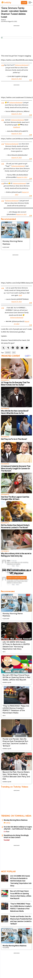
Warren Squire (7, 682)
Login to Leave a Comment (17, 578)
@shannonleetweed (21, 65)
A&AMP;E (7, 352)
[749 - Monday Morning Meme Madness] (16, 936)
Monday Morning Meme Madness (15, 820)
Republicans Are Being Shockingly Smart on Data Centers (16, 836)
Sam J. (4, 651)
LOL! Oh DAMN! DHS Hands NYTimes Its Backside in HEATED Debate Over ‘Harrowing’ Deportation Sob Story (20, 881)
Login (24, 3)
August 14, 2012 (16, 79)
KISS (14, 352)
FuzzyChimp (6, 247)
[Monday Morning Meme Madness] (15, 230)
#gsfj (20, 295)
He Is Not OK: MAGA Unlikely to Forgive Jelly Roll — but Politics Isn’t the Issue (18, 828)
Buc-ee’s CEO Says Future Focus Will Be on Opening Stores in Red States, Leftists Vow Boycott (16, 677)
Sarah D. (3, 19)
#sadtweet (16, 127)
